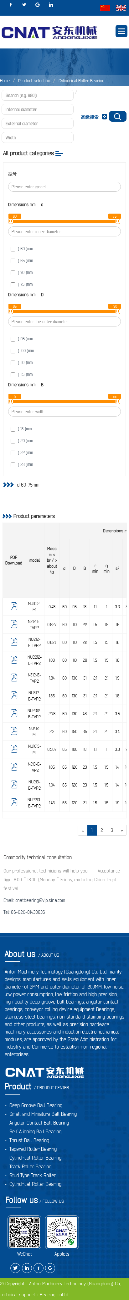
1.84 (52, 677)
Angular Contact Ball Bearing (39, 1122)
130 (74, 677)
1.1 (95, 606)
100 (74, 749)
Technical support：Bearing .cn (31, 1294)
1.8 (117, 695)
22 (85, 624)
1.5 (95, 624)
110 (75, 624)
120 (74, 767)
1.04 (52, 784)
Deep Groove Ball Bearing (35, 1105)
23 (85, 767)
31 (84, 677)
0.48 (52, 606)
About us (32, 953)
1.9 (117, 677)
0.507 (51, 749)
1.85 (52, 695)
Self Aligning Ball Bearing (35, 1131)
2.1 (95, 677)
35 (85, 731)
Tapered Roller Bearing (33, 1149)
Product (37, 1086)
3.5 (117, 713)
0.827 (51, 624)
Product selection (34, 80)
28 (85, 660)
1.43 (52, 802)
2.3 (51, 731)
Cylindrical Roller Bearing (81, 80)
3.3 (117, 606)
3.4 (117, 731)
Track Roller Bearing (30, 1166)
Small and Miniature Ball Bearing (43, 1114)
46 (85, 713)
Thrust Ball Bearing (29, 1140)
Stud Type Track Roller (32, 1175)
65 (64, 749)
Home (5, 80)
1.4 (117, 767)
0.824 (51, 642)
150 (74, 731)
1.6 (117, 624)
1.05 (52, 767)
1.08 (52, 660)
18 (84, 606)
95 (74, 606)
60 (64, 606)
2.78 (52, 713)
